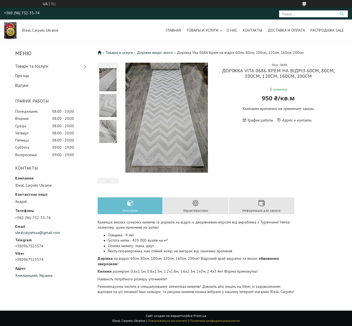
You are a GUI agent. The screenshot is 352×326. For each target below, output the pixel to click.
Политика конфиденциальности (215, 321)
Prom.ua (200, 316)
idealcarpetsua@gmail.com (37, 232)
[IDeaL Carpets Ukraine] (10, 30)
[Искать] (342, 13)
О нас (232, 30)
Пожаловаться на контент (168, 321)
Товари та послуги (31, 66)
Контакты (252, 30)
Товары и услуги (202, 30)
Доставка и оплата (286, 30)
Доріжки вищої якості (155, 52)
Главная (173, 30)
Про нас (22, 75)
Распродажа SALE (327, 30)
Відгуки (21, 85)
